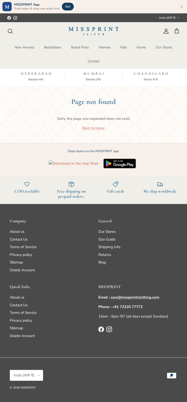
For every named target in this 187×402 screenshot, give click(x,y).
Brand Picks (80, 47)
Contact (93, 61)
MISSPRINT (27, 388)
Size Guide (106, 239)
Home (141, 47)
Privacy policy (21, 254)
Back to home (93, 128)
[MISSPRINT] (94, 31)
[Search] (10, 31)
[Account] (165, 31)
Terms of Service (23, 246)
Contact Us (19, 239)
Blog (102, 262)
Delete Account (22, 270)
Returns (104, 254)
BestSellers (52, 47)
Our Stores (164, 47)
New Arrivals (24, 47)
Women (105, 47)
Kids (123, 47)
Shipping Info (109, 246)
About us (17, 231)
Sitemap (16, 262)
